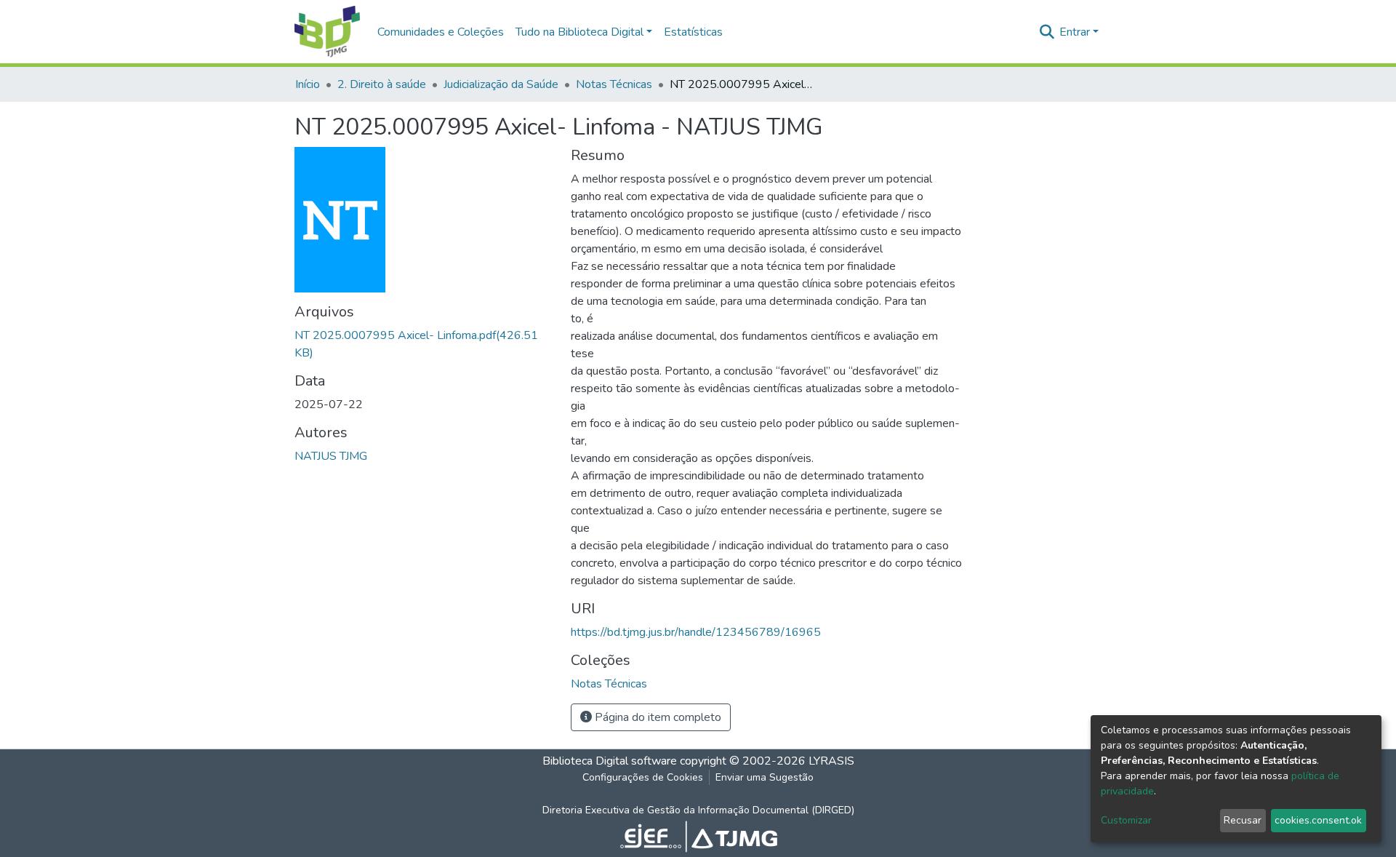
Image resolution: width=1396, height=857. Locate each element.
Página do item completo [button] (656, 717)
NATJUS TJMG (330, 456)
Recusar (1242, 820)
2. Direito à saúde (381, 84)
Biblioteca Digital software (609, 761)
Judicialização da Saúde (501, 84)
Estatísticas (693, 32)
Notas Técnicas (614, 84)
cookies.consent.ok (1318, 820)
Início (307, 84)
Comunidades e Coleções (440, 32)
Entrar (1074, 32)
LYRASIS (831, 761)
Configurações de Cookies (642, 777)
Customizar (1126, 820)
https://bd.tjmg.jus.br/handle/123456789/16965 (696, 632)
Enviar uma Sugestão (764, 777)
